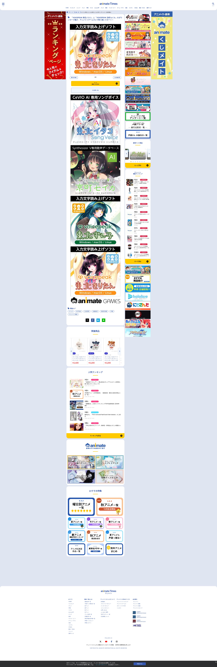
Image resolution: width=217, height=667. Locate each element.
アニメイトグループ (137, 608)
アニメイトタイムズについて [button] (107, 599)
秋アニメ (87, 610)
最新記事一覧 (88, 601)
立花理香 (87, 311)
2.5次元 (135, 7)
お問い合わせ (104, 610)
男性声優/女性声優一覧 (90, 618)
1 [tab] (131, 161)
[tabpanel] (138, 154)
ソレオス (119, 608)
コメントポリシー (105, 608)
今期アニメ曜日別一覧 (90, 603)
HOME (67, 7)
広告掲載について (105, 616)
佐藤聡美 (95, 311)
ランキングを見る (95, 435)
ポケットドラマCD (121, 605)
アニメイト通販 (73, 314)
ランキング (72, 7)
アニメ (83, 7)
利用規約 (103, 601)
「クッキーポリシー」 (101, 664)
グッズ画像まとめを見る (95, 83)
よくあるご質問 (104, 612)
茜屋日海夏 (104, 311)
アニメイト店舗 (136, 605)
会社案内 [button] (135, 599)
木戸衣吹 (78, 311)
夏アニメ (87, 608)
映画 (106, 7)
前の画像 (74, 77)
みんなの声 (97, 7)
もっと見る (137, 165)
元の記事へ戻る (95, 90)
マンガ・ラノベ (112, 7)
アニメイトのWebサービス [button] (123, 599)
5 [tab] (140, 161)
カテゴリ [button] (70, 599)
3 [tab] (135, 161)
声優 (87, 7)
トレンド (78, 7)
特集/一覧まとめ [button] (88, 599)
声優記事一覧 (88, 616)
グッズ (102, 7)
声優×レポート (88, 622)
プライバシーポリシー (106, 603)
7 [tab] (144, 161)
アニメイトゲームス (121, 603)
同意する (139, 664)
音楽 (126, 7)
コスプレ (131, 7)
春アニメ (87, 605)
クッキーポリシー (105, 605)
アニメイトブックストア (122, 601)
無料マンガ (149, 7)
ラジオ (91, 7)
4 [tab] (138, 161)
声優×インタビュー (89, 620)
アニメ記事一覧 (88, 614)
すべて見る (137, 261)
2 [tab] (133, 161)
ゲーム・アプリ (120, 7)
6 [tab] (142, 161)
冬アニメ (87, 612)
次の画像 (116, 77)
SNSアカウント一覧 (105, 614)
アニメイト (135, 601)
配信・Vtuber (142, 7)
